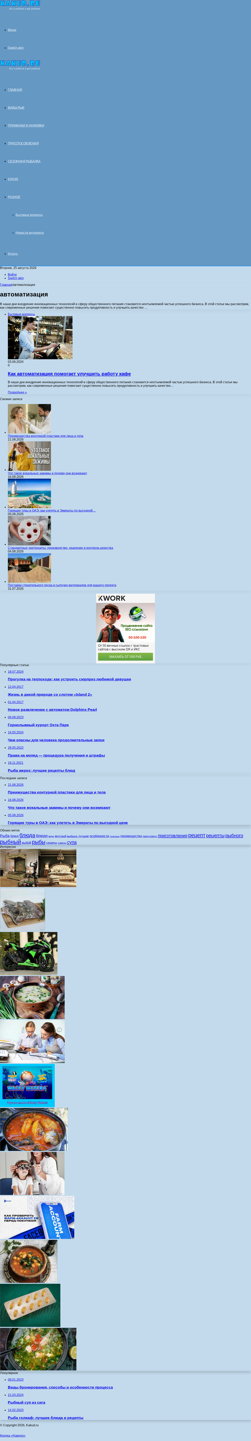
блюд (14, 836)
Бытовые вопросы (29, 215)
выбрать (72, 836)
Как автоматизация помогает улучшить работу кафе (69, 373)
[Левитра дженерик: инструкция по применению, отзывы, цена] (30, 1326)
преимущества (131, 836)
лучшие (83, 836)
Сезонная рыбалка (24, 161)
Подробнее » (17, 392)
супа (72, 842)
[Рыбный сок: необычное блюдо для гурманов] (34, 1150)
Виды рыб (16, 107)
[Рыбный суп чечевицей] (28, 1282)
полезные (115, 836)
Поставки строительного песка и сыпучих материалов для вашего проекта (62, 585)
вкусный (60, 836)
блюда (27, 835)
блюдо (42, 836)
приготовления (172, 835)
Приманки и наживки (26, 125)
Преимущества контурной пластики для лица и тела (45, 436)
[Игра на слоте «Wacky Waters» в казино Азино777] (27, 1106)
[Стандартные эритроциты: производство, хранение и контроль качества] (29, 544)
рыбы (38, 842)
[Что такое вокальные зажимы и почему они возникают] (29, 469)
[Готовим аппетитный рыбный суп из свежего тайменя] (38, 1369)
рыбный (10, 841)
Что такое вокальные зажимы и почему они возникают (47, 473)
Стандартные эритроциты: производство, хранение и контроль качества (60, 548)
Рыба (5, 836)
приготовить (150, 836)
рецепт (196, 835)
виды (51, 836)
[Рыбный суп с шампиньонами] (32, 1018)
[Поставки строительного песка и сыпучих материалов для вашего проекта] (29, 581)
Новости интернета (30, 232)
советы (62, 842)
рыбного (234, 835)
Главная (6, 284)
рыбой (26, 842)
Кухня (13, 179)
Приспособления (23, 143)
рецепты (215, 835)
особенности (99, 836)
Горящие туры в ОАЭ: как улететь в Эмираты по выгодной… (52, 510)
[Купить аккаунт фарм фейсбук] (37, 1238)
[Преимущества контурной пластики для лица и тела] (29, 432)
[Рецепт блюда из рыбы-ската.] (22, 930)
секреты (51, 842)
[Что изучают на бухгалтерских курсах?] (32, 1062)
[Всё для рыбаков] (20, 9)
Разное (14, 197)
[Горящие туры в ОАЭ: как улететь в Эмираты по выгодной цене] (29, 507)
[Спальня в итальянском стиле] (38, 886)
